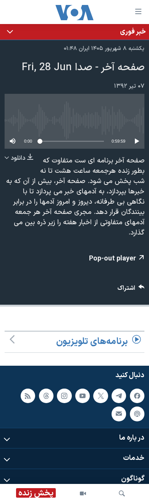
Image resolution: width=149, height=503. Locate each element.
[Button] (131, 290)
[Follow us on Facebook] (137, 395)
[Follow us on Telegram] (119, 395)
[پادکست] (137, 414)
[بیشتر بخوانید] (74, 32)
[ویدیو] (82, 493)
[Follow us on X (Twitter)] (100, 395)
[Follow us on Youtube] (82, 395)
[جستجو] (121, 493)
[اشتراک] (119, 414)
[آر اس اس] (28, 395)
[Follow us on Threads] (46, 395)
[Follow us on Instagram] (64, 395)
